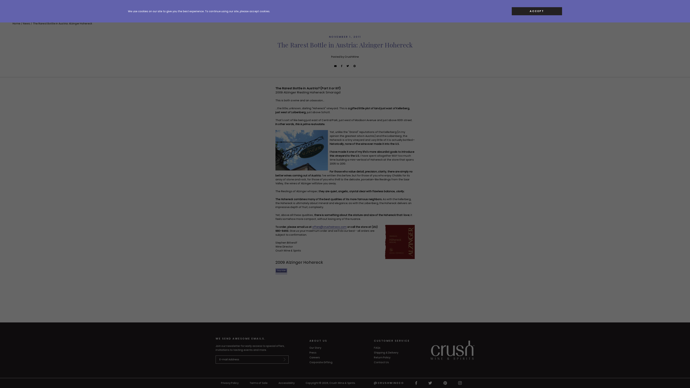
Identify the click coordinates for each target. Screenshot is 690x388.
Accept (537, 11)
